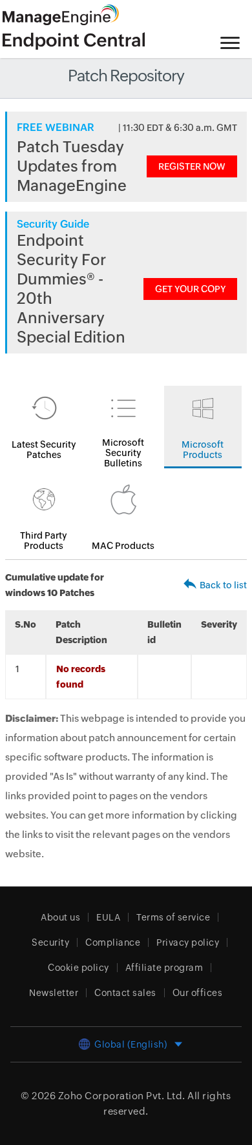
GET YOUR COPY (190, 289)
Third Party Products (43, 540)
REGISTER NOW (192, 166)
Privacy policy (187, 942)
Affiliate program (164, 967)
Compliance (112, 942)
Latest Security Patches (44, 449)
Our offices (198, 992)
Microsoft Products (203, 449)
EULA (108, 917)
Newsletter (53, 992)
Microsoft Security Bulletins (123, 452)
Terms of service (173, 917)
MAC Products (123, 546)
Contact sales (125, 992)
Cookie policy (78, 967)
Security (50, 942)
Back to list (223, 585)
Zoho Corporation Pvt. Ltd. (121, 1095)
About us (60, 917)
